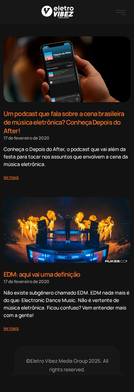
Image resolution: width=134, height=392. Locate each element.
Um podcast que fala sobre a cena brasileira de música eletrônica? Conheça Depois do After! (64, 122)
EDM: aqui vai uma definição (42, 274)
